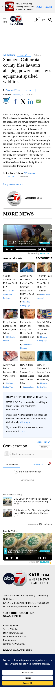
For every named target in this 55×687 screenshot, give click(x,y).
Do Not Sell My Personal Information (21, 606)
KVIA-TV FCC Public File (16, 603)
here (24, 431)
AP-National (29, 173)
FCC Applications (40, 603)
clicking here (26, 422)
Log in (39, 442)
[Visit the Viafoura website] (45, 524)
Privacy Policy (28, 595)
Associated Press (13, 90)
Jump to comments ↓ (13, 184)
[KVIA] (20, 19)
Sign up (47, 442)
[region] (27, 484)
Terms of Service (11, 595)
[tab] (11, 464)
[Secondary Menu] (7, 20)
